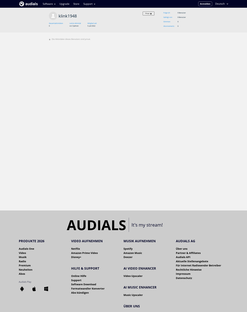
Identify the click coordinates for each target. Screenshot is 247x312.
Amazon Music (132, 253)
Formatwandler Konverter (88, 288)
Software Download (83, 284)
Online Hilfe (78, 276)
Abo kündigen (80, 292)
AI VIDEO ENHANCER (139, 268)
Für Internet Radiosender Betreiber (198, 265)
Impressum (183, 274)
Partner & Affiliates (188, 253)
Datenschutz (184, 278)
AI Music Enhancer (140, 287)
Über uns (181, 248)
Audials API (183, 257)
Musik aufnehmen (139, 241)
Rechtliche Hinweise (189, 269)
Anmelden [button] (205, 3)
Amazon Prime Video (84, 253)
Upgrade (64, 4)
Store (76, 4)
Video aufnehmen (87, 241)
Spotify (128, 248)
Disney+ (76, 257)
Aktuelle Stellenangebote (192, 261)
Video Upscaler (133, 276)
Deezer (128, 257)
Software (48, 4)
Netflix (75, 248)
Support (88, 4)
